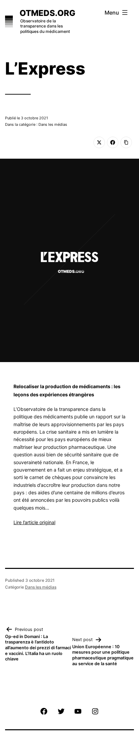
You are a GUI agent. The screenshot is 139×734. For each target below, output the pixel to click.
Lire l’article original (34, 522)
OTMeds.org (47, 13)
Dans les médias (40, 587)
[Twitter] (99, 142)
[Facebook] (112, 142)
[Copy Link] (126, 142)
